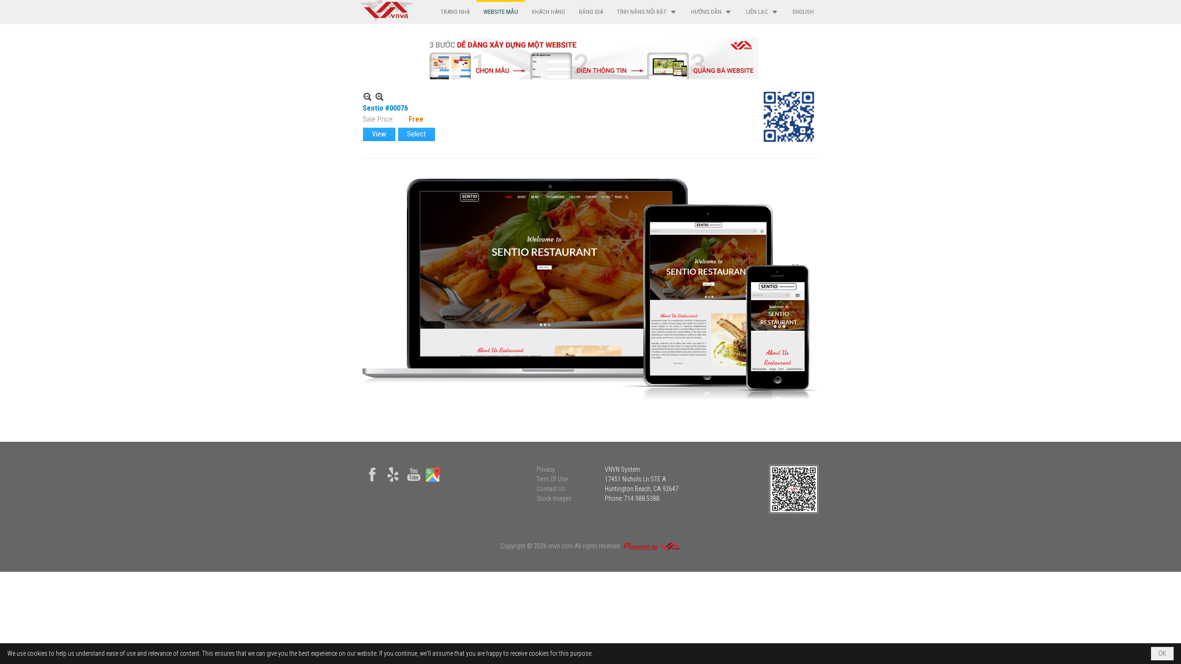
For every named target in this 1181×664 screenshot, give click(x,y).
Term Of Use (552, 479)
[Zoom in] (367, 96)
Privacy (546, 469)
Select (416, 134)
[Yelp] (393, 482)
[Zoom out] (379, 96)
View (379, 134)
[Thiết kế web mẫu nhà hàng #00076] (590, 289)
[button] (647, 12)
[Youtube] (413, 482)
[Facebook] (372, 482)
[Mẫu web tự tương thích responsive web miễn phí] (590, 76)
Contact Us (551, 488)
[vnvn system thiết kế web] (386, 19)
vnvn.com (560, 546)
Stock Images (554, 498)
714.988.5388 (641, 498)
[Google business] (433, 482)
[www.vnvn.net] (650, 546)
